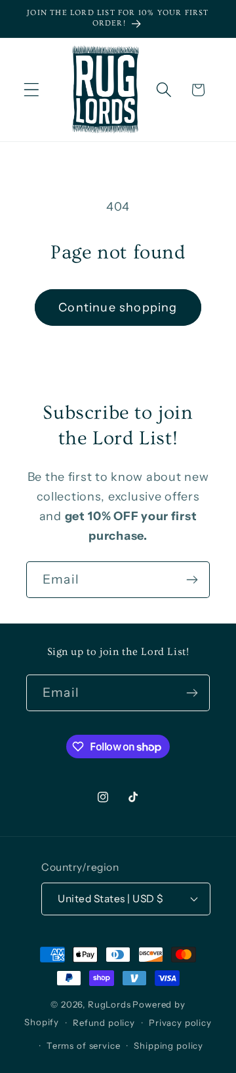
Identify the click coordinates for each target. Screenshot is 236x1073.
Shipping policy (168, 1045)
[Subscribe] (191, 579)
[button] (31, 90)
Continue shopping (117, 307)
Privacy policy (180, 1022)
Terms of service (83, 1045)
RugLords (109, 1004)
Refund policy (104, 1022)
